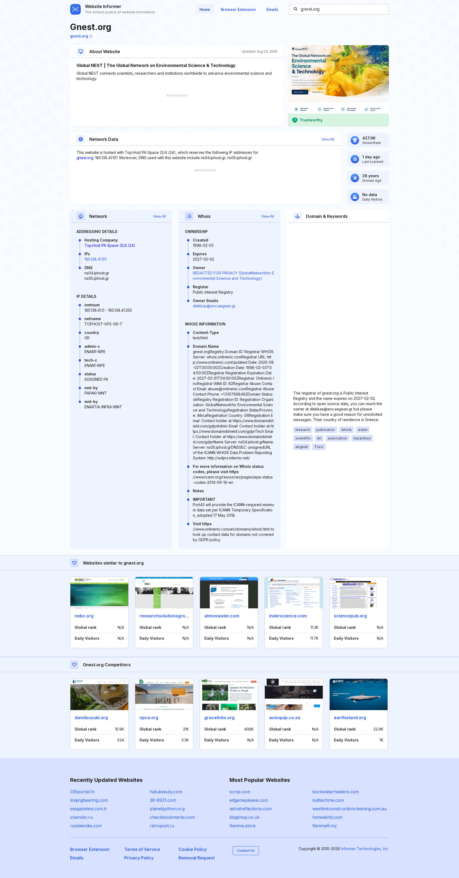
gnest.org (79, 36)
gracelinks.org (219, 717)
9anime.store (243, 825)
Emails (272, 9)
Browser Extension (238, 9)
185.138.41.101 (95, 259)
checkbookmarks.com (172, 817)
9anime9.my (324, 825)
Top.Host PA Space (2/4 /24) (109, 245)
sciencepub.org (350, 615)
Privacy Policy (139, 857)
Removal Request (196, 857)
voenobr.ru (81, 817)
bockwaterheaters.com (335, 791)
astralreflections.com (251, 808)
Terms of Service (142, 849)
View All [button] (327, 139)
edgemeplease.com (249, 800)
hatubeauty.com (166, 791)
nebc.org (84, 615)
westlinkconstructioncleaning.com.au (349, 808)
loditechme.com (328, 800)
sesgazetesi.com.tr (88, 808)
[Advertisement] (176, 110)
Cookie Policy (192, 849)
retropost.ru (162, 825)
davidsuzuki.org (91, 717)
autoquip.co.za (284, 717)
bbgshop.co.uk (245, 817)
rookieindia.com (86, 825)
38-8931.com (163, 800)
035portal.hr (82, 791)
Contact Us (245, 850)
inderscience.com (288, 615)
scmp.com (240, 791)
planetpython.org (167, 808)
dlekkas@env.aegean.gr (214, 306)
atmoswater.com (221, 615)
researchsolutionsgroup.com (170, 615)
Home (204, 9)
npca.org (148, 717)
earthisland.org (350, 717)
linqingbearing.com (89, 800)
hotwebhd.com (327, 817)
